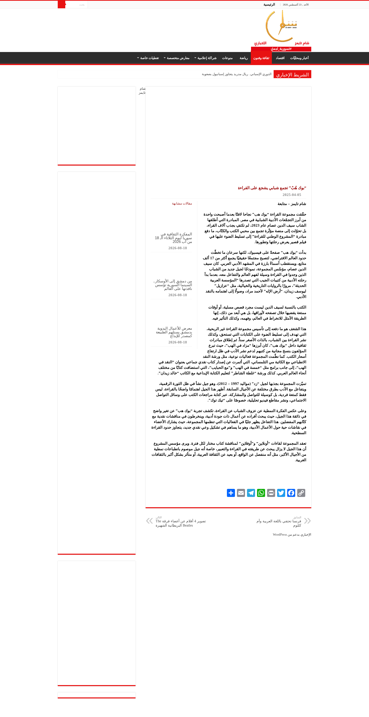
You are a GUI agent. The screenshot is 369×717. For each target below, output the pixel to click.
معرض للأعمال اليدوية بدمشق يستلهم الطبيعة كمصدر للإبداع (174, 332)
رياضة (243, 58)
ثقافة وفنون (261, 58)
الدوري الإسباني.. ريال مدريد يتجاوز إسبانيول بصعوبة (237, 74)
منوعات (227, 58)
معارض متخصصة (178, 58)
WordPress (280, 534)
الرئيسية (269, 4)
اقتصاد (279, 58)
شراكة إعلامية (207, 58)
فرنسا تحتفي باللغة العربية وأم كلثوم (279, 521)
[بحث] (61, 4)
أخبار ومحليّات (299, 58)
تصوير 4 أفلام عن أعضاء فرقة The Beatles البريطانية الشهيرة (181, 521)
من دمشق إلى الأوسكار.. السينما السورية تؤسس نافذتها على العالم (172, 285)
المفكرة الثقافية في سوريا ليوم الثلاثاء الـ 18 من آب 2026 (173, 238)
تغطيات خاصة (149, 58)
